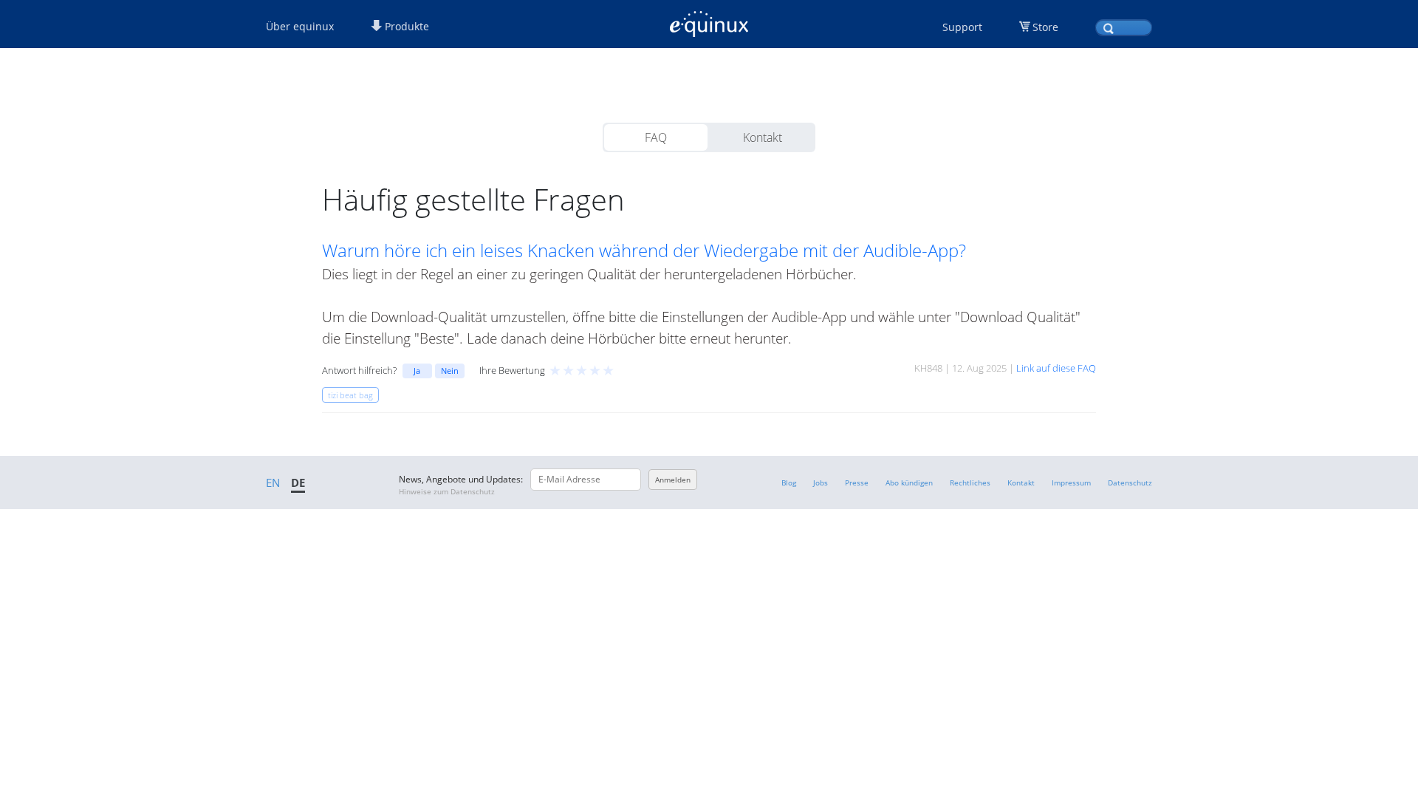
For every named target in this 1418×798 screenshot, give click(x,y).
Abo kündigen (909, 482)
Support (962, 27)
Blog (788, 482)
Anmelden (673, 479)
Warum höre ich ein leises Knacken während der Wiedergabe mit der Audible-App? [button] (644, 250)
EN (273, 482)
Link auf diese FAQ (1056, 368)
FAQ (656, 137)
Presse (857, 482)
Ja (417, 370)
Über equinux (300, 26)
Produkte (405, 26)
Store (1045, 27)
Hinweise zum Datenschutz (447, 491)
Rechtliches (970, 482)
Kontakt (762, 137)
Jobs (820, 482)
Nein (450, 370)
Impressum (1071, 482)
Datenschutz (1130, 482)
